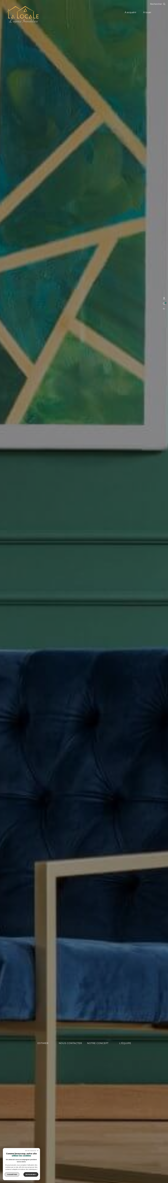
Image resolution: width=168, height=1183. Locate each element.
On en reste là (30, 1150)
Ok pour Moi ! (30, 1174)
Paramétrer (12, 1174)
